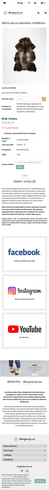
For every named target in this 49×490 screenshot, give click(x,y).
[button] (43, 3)
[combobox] (31, 99)
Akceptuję (40, 481)
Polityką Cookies (7, 477)
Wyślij (20, 167)
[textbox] (29, 99)
